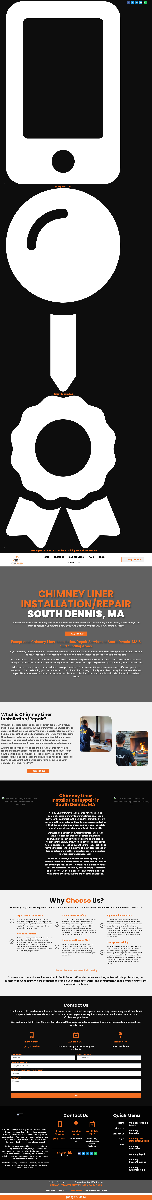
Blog (102, 557)
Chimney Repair (137, 1154)
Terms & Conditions (90, 1185)
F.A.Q (91, 557)
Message (16, 1078)
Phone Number (85, 1054)
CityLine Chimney (74, 1190)
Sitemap (54, 1185)
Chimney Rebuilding (134, 1147)
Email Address (19, 1062)
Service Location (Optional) (27, 1070)
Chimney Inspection (134, 1131)
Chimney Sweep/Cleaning (137, 1160)
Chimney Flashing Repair (138, 1124)
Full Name (16, 1054)
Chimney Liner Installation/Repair (139, 1139)
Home (46, 557)
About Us (59, 557)
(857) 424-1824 (63, 186)
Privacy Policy (69, 1185)
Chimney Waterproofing (137, 1168)
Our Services (76, 557)
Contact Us (74, 562)
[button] (128, 2)
